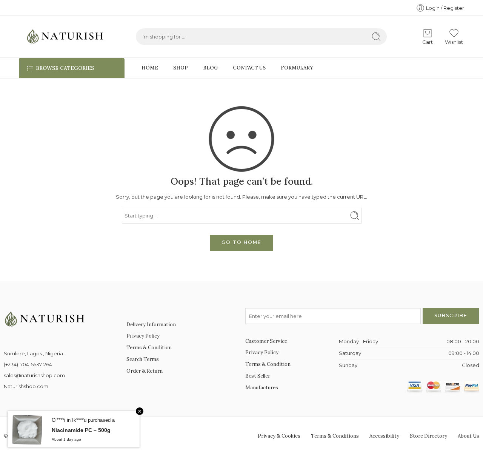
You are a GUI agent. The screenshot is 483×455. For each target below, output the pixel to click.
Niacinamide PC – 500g (81, 430)
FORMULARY (297, 68)
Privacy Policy (143, 336)
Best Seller (257, 376)
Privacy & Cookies (279, 436)
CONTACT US (249, 68)
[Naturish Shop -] (62, 36)
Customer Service (266, 341)
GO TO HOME (241, 242)
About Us (468, 436)
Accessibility (384, 436)
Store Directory (428, 436)
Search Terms (142, 359)
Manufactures (261, 387)
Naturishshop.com (26, 386)
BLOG (210, 68)
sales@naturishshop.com (34, 375)
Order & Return (144, 371)
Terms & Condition (149, 347)
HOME (150, 68)
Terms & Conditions (335, 436)
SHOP (180, 68)
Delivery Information (151, 324)
